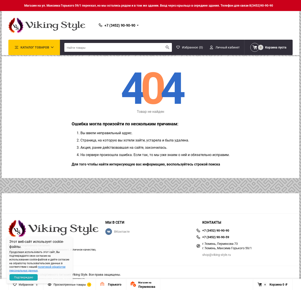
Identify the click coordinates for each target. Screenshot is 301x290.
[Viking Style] (53, 229)
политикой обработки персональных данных (37, 268)
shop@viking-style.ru (216, 255)
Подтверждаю (23, 277)
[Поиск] (167, 47)
